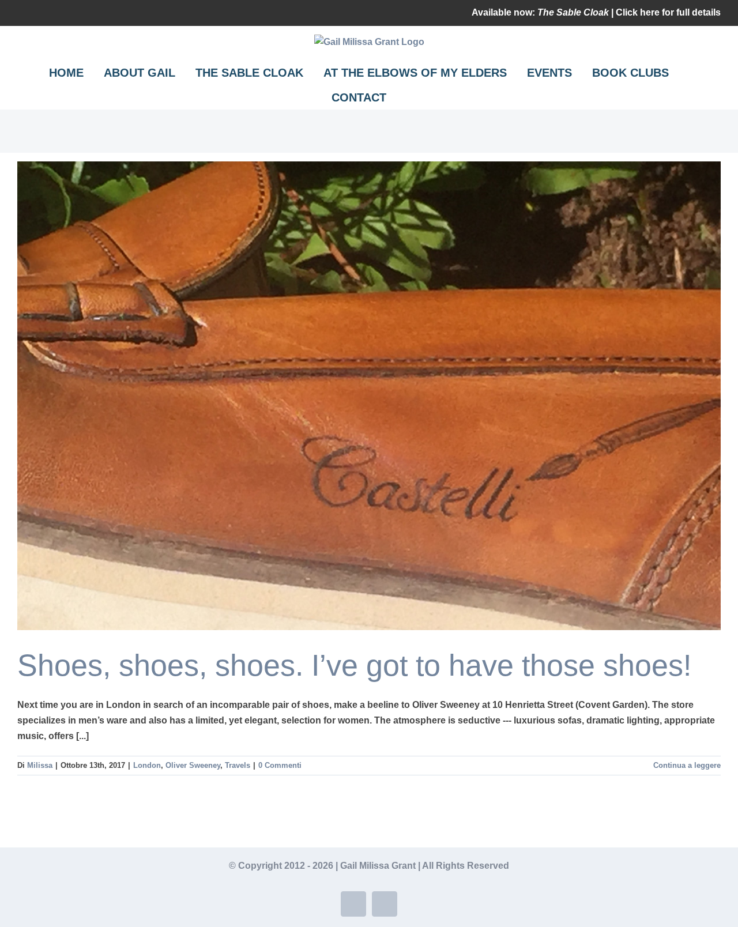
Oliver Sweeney (192, 765)
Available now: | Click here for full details (596, 12)
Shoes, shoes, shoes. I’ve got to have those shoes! (354, 665)
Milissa (39, 765)
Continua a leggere (687, 765)
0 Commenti (280, 765)
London (147, 765)
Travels (237, 765)
